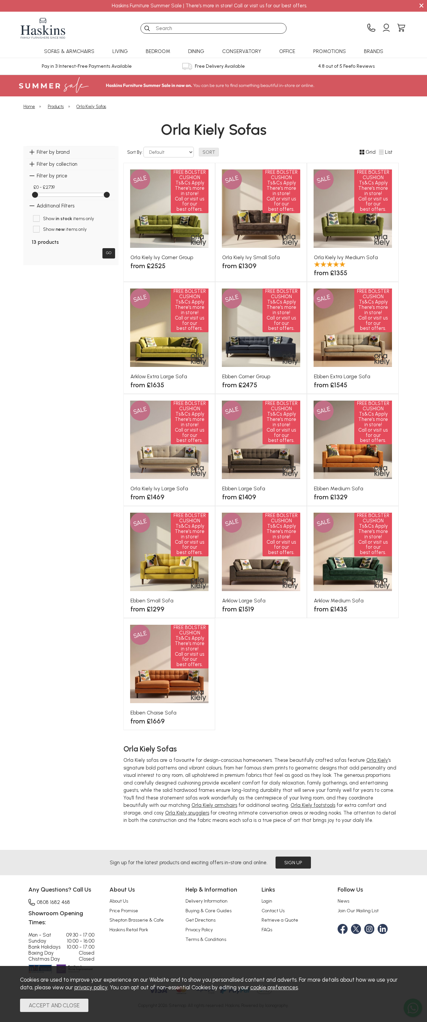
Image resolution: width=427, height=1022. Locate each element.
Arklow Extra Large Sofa (158, 376)
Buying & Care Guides (208, 910)
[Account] (386, 28)
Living (120, 51)
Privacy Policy (199, 929)
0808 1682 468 (53, 902)
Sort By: (135, 152)
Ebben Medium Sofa (338, 488)
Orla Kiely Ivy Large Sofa (159, 488)
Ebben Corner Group (246, 376)
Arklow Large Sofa (244, 600)
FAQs (267, 929)
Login (267, 901)
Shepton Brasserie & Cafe (136, 920)
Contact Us (273, 910)
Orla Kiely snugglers (187, 813)
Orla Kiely (377, 760)
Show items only (68, 218)
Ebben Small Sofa (151, 600)
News (343, 901)
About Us (118, 901)
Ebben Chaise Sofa (153, 712)
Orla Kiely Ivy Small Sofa (251, 257)
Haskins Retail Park (128, 929)
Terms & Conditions (205, 939)
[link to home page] (43, 28)
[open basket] (401, 28)
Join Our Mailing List (358, 910)
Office (287, 51)
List (389, 152)
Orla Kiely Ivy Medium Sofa (346, 257)
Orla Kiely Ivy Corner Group (161, 257)
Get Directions (200, 920)
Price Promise (123, 910)
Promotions (329, 51)
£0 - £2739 (44, 187)
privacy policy (90, 987)
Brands (373, 51)
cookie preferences (274, 987)
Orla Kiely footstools (313, 805)
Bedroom (158, 51)
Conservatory (241, 51)
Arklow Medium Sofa (339, 600)
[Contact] (371, 28)
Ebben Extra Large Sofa (342, 376)
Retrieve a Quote (280, 920)
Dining (196, 51)
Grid (371, 152)
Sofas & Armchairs (69, 51)
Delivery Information (206, 901)
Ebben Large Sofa (243, 488)
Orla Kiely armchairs (214, 805)
